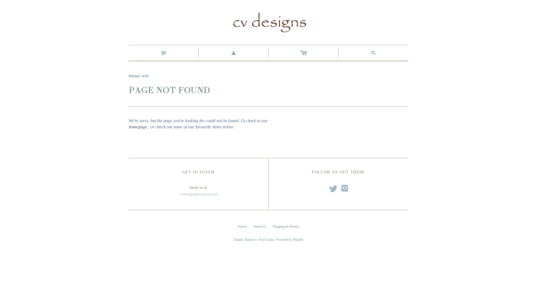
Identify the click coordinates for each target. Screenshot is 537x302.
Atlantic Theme (243, 240)
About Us (259, 226)
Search (242, 226)
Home (134, 76)
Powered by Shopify (289, 240)
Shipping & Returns (286, 226)
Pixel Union (266, 240)
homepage (138, 126)
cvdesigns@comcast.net (198, 194)
